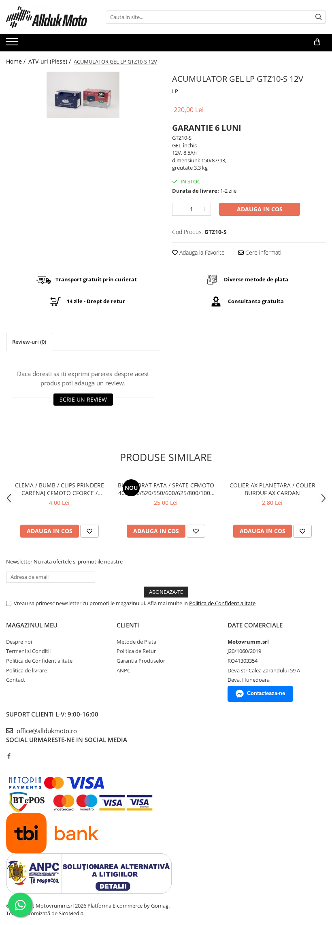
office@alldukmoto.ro (46, 731)
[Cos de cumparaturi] (317, 42)
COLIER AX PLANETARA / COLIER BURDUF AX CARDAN (272, 489)
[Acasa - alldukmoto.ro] (46, 17)
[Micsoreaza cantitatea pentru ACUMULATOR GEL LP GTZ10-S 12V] (178, 209)
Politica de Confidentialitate (222, 603)
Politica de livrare (26, 670)
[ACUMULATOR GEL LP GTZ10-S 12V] (83, 95)
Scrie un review (83, 399)
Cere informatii (263, 252)
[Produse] (13, 44)
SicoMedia (71, 913)
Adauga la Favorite (201, 252)
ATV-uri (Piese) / (50, 61)
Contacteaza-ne (266, 693)
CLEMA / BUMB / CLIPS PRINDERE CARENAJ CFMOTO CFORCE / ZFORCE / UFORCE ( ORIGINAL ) (59, 489)
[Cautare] (318, 17)
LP (175, 91)
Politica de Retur (136, 651)
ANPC (123, 670)
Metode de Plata (136, 641)
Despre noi (19, 641)
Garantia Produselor (141, 660)
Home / (16, 61)
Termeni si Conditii (28, 651)
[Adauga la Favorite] (89, 531)
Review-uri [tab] (29, 341)
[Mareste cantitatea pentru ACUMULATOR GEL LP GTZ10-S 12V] (205, 209)
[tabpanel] (83, 95)
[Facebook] (8, 755)
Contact (15, 679)
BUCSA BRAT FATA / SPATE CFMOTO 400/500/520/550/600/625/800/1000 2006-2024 (166, 489)
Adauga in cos (260, 209)
